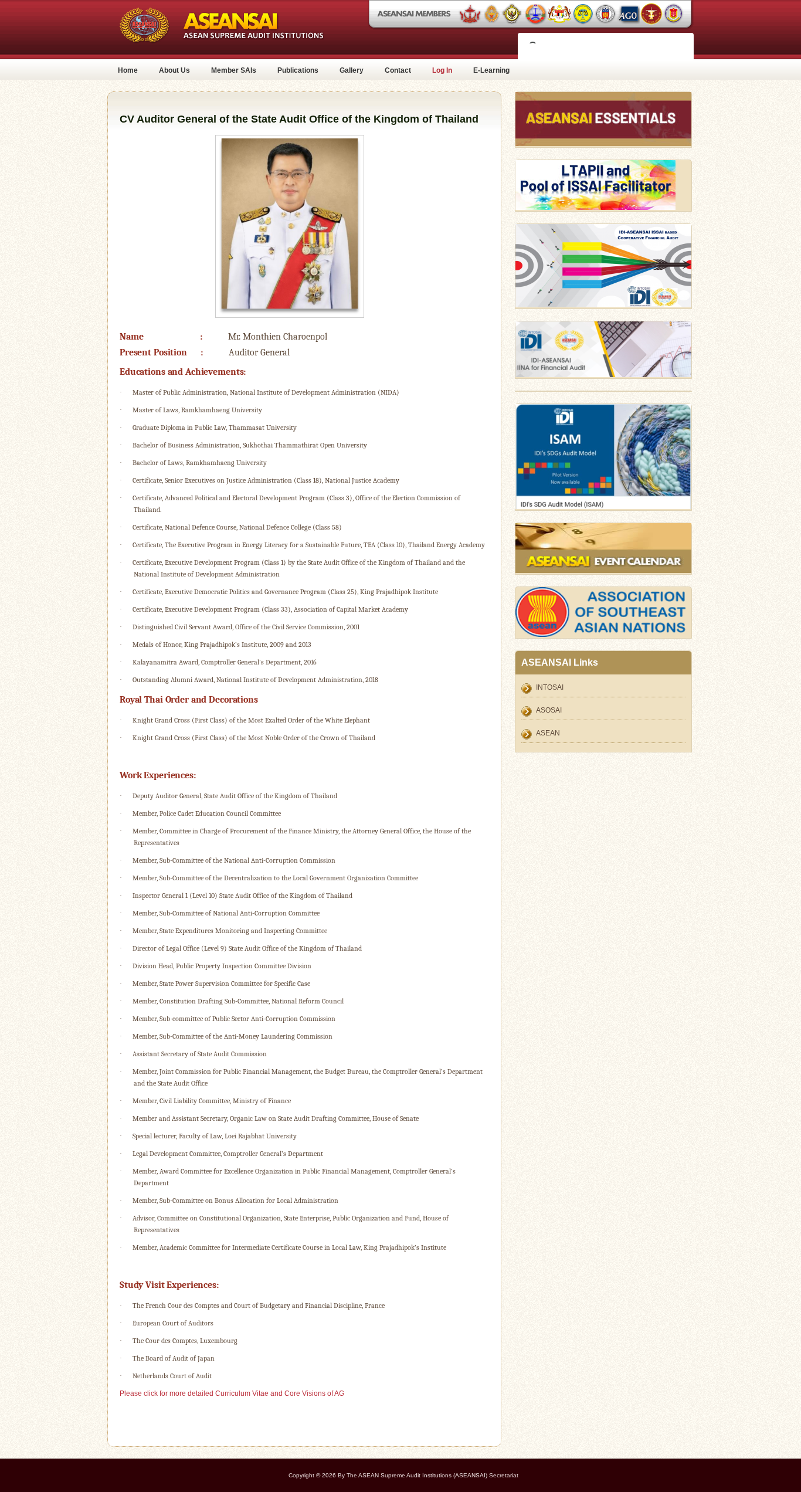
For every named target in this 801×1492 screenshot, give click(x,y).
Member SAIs (233, 70)
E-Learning (491, 70)
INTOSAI (550, 687)
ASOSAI (549, 710)
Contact (398, 70)
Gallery (352, 70)
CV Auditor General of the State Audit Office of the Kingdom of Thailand (299, 119)
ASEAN (548, 733)
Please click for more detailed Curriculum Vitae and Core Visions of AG (232, 1393)
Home (128, 70)
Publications (297, 70)
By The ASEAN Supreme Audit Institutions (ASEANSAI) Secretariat (428, 1475)
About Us (174, 70)
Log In (442, 70)
